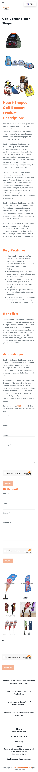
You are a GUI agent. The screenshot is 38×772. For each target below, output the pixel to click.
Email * (5, 425)
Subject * (6, 435)
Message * (7, 445)
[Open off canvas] (3, 2)
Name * (5, 416)
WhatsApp (19, 741)
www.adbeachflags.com (23, 768)
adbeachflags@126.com (21, 759)
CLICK (19, 406)
